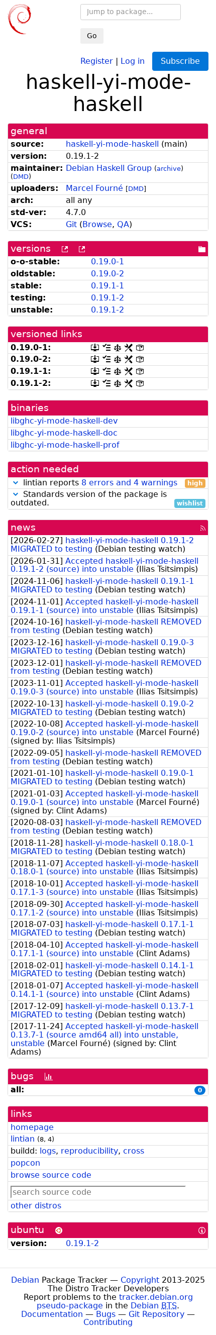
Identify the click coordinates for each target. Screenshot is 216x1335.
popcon (25, 1163)
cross (133, 1151)
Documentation (52, 1314)
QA (123, 224)
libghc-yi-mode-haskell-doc (64, 433)
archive (169, 168)
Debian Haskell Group (109, 168)
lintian (23, 1139)
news (23, 527)
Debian (25, 1280)
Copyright (140, 1280)
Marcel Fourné (94, 188)
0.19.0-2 (107, 273)
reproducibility (89, 1151)
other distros (36, 1205)
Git (71, 224)
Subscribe (180, 61)
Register (96, 60)
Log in (133, 60)
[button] (15, 482)
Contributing (108, 1322)
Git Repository (156, 1314)
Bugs (106, 1314)
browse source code (51, 1175)
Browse (97, 224)
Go (92, 36)
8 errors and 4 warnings (129, 482)
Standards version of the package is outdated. (107, 498)
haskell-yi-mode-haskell (112, 144)
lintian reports (112, 483)
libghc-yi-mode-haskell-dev (64, 421)
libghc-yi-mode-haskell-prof (65, 445)
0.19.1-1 (107, 285)
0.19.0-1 (107, 261)
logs (48, 1151)
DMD (21, 176)
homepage (32, 1127)
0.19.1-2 (107, 297)
